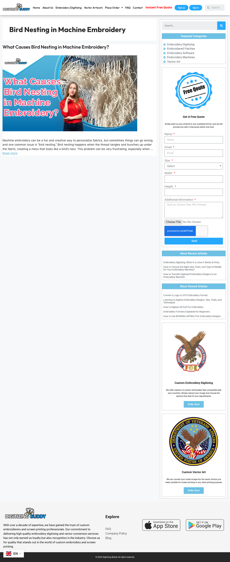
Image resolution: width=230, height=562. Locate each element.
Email (168, 147)
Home (36, 7)
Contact (138, 7)
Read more (10, 153)
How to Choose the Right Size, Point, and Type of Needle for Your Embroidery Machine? (192, 268)
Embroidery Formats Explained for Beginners (186, 311)
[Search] (221, 25)
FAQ (127, 7)
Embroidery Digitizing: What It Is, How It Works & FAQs (191, 262)
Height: (169, 186)
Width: (169, 173)
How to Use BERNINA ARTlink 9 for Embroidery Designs (192, 316)
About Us (47, 7)
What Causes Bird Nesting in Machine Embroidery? (56, 47)
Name (169, 134)
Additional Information (179, 199)
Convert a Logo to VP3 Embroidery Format (185, 295)
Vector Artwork (93, 7)
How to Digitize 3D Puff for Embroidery (183, 307)
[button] (114, 7)
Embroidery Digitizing (69, 7)
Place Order (112, 7)
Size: (168, 160)
